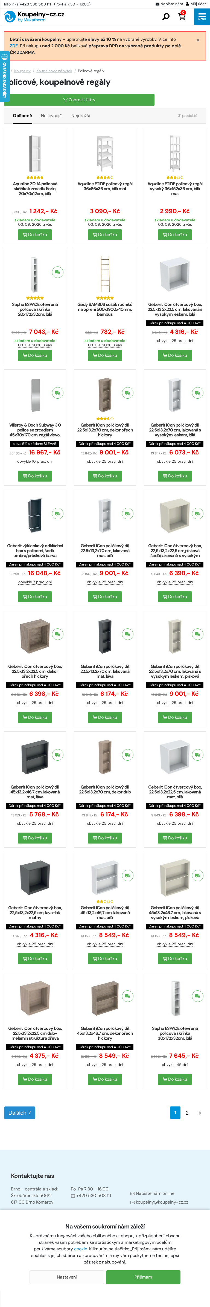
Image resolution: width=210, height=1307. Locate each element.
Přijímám (143, 1277)
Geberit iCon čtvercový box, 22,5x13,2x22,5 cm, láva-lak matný (35, 912)
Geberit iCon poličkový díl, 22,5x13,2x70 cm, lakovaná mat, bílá (104, 550)
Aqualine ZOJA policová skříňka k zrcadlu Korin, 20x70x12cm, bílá (35, 188)
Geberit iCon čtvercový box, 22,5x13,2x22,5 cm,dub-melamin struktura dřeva (35, 1033)
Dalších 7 (19, 1112)
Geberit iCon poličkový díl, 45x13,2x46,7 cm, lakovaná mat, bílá (105, 912)
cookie (80, 1249)
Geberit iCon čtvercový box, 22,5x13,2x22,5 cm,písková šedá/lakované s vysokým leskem (175, 553)
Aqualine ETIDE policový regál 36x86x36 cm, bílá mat (104, 186)
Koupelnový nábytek (54, 70)
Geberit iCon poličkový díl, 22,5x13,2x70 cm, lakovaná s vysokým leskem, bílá (175, 430)
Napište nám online (155, 1193)
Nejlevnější (52, 115)
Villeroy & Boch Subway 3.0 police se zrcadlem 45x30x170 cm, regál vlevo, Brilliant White (35, 432)
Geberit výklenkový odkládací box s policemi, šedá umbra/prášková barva (35, 550)
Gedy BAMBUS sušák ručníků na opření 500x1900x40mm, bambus (104, 309)
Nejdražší (80, 115)
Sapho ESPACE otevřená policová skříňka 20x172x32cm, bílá (35, 309)
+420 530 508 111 (93, 1195)
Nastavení (67, 1277)
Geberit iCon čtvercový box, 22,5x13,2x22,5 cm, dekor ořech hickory (35, 671)
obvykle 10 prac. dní (34, 461)
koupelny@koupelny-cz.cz (162, 1202)
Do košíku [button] (37, 234)
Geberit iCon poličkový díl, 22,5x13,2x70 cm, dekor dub (105, 789)
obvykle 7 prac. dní (35, 581)
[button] (166, 17)
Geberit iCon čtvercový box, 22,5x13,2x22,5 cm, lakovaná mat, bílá (175, 792)
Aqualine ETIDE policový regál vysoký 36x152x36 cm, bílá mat (174, 188)
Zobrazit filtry (81, 100)
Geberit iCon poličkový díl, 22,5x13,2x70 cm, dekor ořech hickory (105, 430)
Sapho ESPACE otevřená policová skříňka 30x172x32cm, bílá (175, 1033)
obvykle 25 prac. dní (175, 340)
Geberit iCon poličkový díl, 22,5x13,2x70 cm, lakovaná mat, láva (104, 671)
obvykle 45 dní (175, 1064)
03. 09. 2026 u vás (35, 224)
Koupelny (22, 70)
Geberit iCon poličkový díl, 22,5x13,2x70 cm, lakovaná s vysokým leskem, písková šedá (175, 673)
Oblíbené (22, 115)
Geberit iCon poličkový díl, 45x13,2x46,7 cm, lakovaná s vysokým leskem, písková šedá (175, 915)
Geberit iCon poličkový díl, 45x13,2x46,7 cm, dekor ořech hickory (105, 1033)
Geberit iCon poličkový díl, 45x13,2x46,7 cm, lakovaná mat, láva (35, 792)
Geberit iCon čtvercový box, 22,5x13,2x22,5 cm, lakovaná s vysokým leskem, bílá (175, 309)
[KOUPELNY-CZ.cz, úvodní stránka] (34, 16)
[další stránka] (200, 1112)
